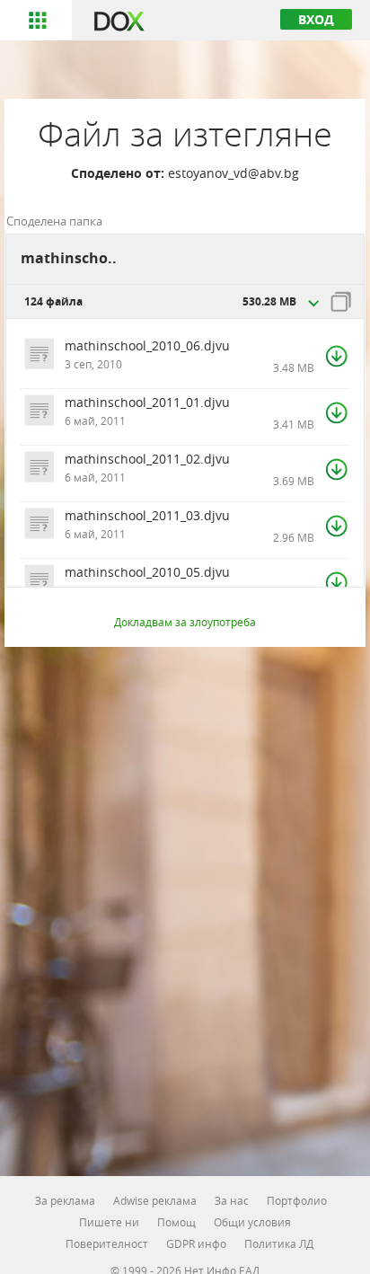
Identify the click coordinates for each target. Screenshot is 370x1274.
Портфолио (297, 1200)
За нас (232, 1200)
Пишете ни (109, 1222)
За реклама (65, 1200)
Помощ (176, 1222)
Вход (316, 19)
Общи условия (252, 1222)
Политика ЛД (278, 1243)
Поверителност (107, 1243)
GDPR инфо (196, 1243)
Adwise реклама (155, 1200)
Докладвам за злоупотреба (185, 622)
